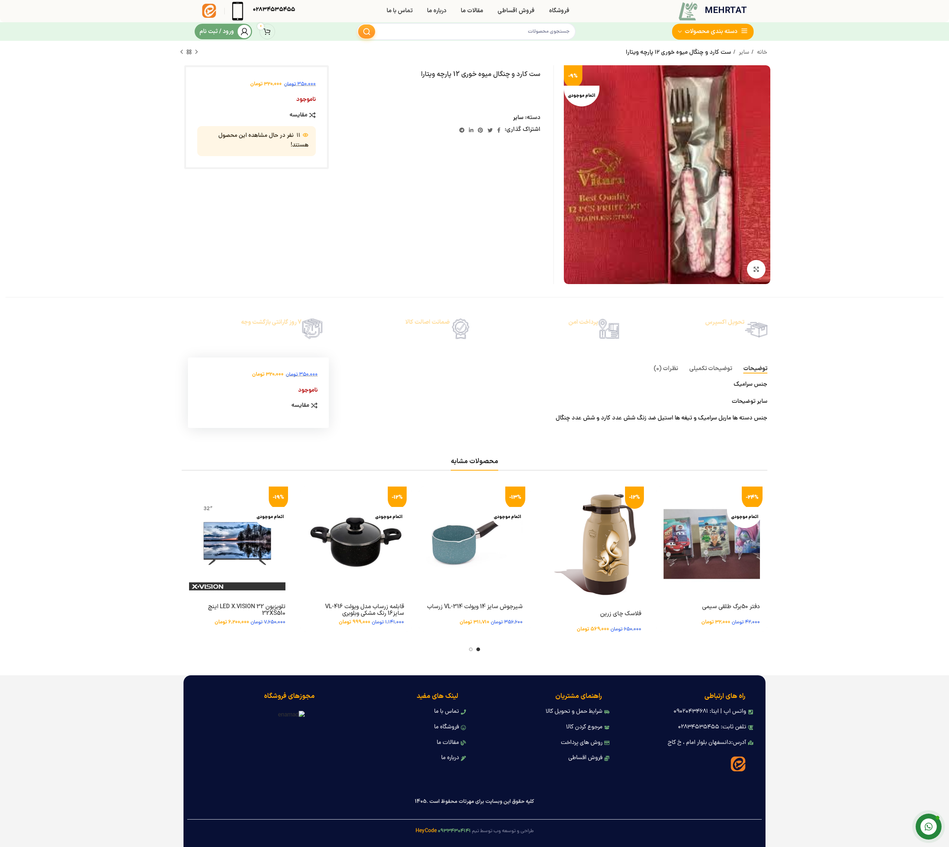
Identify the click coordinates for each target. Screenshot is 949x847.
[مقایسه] (661, 532)
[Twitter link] (490, 130)
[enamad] (291, 716)
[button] (543, 498)
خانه (761, 52)
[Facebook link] (499, 130)
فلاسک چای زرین (620, 613)
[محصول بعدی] (181, 52)
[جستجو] (366, 31)
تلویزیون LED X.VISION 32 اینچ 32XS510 (246, 610)
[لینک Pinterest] (480, 130)
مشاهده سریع (661, 515)
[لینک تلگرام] (462, 130)
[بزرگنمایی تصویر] (756, 269)
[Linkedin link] (471, 130)
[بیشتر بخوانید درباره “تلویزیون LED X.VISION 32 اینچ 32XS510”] (187, 498)
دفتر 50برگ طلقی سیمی (731, 606)
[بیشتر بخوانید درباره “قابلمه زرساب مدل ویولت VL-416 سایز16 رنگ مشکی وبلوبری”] (306, 498)
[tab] (755, 368)
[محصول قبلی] (196, 52)
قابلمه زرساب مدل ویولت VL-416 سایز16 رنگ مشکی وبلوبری (364, 610)
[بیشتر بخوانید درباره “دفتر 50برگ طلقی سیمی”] (661, 498)
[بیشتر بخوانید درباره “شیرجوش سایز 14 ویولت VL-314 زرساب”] (424, 498)
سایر (743, 52)
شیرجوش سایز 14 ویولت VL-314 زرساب (475, 606)
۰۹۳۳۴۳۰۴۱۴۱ (454, 831)
